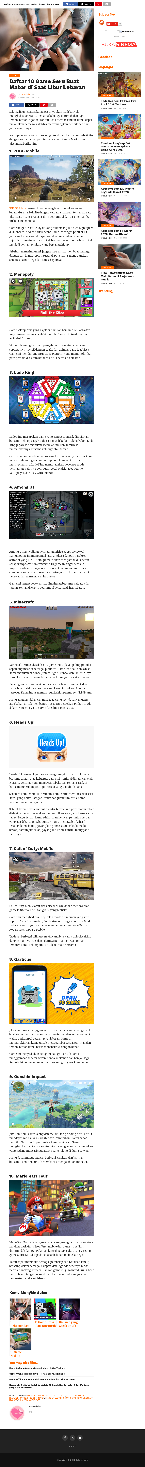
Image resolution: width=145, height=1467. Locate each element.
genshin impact (36, 1398)
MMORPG (13, 1400)
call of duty (59, 1396)
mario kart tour (73, 1398)
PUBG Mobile (17, 208)
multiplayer (34, 1400)
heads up (49, 1398)
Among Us (32, 1396)
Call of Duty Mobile (76, 1396)
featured (14, 1398)
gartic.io (24, 1398)
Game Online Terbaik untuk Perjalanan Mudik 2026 (37, 1374)
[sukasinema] (119, 49)
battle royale (45, 1396)
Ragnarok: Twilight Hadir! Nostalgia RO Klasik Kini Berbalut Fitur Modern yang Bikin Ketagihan (49, 1386)
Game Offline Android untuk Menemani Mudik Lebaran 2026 (42, 1379)
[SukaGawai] (127, 31)
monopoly (23, 1400)
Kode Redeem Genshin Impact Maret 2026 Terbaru (37, 1368)
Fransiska (25, 94)
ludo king (59, 1398)
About (72, 1446)
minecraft (88, 1398)
